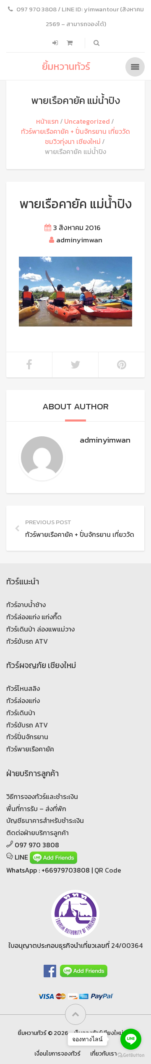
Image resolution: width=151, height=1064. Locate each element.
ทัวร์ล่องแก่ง (23, 700)
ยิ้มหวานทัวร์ (66, 66)
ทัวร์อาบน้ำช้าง (26, 605)
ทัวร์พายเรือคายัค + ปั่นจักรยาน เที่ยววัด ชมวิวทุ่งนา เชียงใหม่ (75, 136)
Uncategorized (87, 121)
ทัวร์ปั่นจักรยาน (27, 737)
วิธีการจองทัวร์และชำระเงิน (42, 796)
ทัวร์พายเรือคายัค (30, 749)
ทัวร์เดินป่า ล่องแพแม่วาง (40, 629)
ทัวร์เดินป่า (20, 713)
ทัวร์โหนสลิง (23, 688)
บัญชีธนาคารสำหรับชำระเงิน (45, 820)
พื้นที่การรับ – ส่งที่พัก (36, 809)
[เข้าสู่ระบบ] (56, 43)
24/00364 (127, 945)
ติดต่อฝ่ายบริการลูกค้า (37, 833)
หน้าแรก (47, 121)
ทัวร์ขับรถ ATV (27, 641)
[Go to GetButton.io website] (130, 1055)
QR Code (107, 870)
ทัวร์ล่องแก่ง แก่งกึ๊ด (34, 617)
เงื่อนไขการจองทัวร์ (57, 1053)
